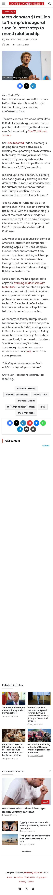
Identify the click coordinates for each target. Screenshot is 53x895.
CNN (7, 45)
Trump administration (22, 406)
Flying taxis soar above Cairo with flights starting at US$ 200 (35, 838)
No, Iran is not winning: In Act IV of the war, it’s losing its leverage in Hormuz (39, 748)
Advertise (18, 877)
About (9, 877)
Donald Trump (27, 388)
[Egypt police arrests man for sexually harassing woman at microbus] (10, 826)
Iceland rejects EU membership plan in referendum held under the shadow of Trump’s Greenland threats (38, 714)
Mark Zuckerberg (18, 394)
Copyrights (41, 877)
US (43, 406)
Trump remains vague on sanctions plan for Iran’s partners (13, 710)
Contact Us (30, 877)
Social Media (27, 400)
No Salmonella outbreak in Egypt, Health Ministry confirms (24, 810)
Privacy (22, 881)
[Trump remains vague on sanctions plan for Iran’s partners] (13, 698)
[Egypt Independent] (26, 3)
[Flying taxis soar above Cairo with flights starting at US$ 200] (10, 839)
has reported (16, 143)
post (28, 351)
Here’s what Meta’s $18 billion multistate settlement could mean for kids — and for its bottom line (13, 750)
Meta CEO (41, 394)
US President (27, 412)
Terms (31, 881)
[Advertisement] (26, 565)
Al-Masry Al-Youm (33, 872)
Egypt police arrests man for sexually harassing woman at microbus (35, 825)
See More (26, 851)
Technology (9, 11)
